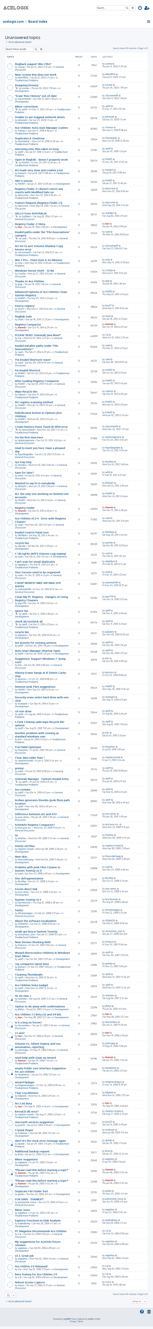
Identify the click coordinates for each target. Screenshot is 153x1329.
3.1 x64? (20, 1033)
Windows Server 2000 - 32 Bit (34, 270)
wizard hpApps (24, 1082)
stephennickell (25, 760)
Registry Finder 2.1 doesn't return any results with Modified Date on (39, 190)
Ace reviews (22, 789)
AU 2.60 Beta (23, 1103)
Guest (21, 1285)
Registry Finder (25, 507)
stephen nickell (25, 849)
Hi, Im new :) (23, 995)
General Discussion (25, 219)
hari (20, 227)
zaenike (22, 546)
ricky (20, 263)
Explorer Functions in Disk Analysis (38, 1220)
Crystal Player (24, 1130)
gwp (20, 284)
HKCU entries (23, 180)
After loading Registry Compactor (37, 381)
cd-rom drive (23, 711)
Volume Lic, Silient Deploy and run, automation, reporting (38, 1045)
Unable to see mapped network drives (40, 117)
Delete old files (25, 846)
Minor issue (22, 1209)
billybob (22, 1095)
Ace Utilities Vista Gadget (31, 985)
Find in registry (25, 305)
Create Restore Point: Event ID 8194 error (41, 426)
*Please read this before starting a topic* (41, 1170)
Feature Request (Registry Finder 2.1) (38, 202)
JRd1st (21, 1009)
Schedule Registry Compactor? (35, 824)
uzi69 (24, 109)
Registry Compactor (28, 324)
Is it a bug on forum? (28, 1022)
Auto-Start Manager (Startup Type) (37, 650)
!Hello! (19, 910)
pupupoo (22, 635)
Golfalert (26, 216)
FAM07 (25, 162)
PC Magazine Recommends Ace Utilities (40, 1231)
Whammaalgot (25, 913)
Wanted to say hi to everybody (35, 483)
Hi (16, 835)
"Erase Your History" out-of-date (36, 95)
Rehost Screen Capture (30, 1282)
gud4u (21, 1194)
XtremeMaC (24, 141)
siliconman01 (24, 98)
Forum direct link (26, 889)
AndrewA (22, 1133)
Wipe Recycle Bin (26, 391)
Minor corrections (26, 106)
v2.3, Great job (24, 1255)
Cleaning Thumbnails (29, 974)
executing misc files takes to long (37, 149)
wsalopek (22, 703)
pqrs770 (22, 603)
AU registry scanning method (34, 402)
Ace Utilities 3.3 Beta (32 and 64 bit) (38, 1014)
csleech (22, 394)
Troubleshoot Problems (26, 80)
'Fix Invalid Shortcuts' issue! (33, 359)
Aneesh (22, 327)
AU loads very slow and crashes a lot (39, 170)
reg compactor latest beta (32, 963)
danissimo (23, 195)
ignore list (21, 610)
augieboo (22, 1162)
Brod (20, 1154)
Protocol (22, 945)
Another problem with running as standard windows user (37, 734)
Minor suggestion (26, 1159)
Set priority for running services (35, 642)
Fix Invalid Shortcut (27, 370)
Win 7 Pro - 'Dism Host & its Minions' (39, 260)
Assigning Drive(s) (26, 85)
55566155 (23, 923)
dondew (22, 465)
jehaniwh (22, 120)
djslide (21, 1143)
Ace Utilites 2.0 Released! (31, 1266)
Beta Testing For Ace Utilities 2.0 (36, 1274)
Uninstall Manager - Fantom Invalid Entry (42, 778)
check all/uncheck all (29, 621)
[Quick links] (149, 21)
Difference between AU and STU (36, 814)
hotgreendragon (26, 1085)
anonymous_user (26, 934)
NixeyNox (23, 750)
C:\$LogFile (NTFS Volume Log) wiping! (40, 553)
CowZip (22, 273)
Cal (19, 338)
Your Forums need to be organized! (37, 572)
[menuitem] (140, 8)
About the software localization (35, 920)
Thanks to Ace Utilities (29, 281)
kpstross (22, 679)
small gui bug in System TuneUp (36, 931)
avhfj (20, 475)
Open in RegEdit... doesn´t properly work (41, 159)
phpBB (66, 1319)
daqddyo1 (22, 564)
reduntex (22, 998)
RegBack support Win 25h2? (33, 64)
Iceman (25, 88)
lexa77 (21, 308)
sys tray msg (23, 462)
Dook (20, 319)
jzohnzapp (23, 1050)
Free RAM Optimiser (28, 747)
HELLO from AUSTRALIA (31, 213)
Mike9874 (23, 77)
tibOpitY (22, 486)
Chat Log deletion (26, 1092)
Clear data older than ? (30, 757)
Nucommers (24, 1025)
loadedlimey (24, 1223)
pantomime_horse (27, 1202)
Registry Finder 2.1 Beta (30, 224)
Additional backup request (32, 1151)
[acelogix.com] (17, 7)
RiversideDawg (25, 859)
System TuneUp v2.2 (28, 899)
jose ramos (23, 817)
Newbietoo (23, 1074)
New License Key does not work (36, 74)
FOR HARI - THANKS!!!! (29, 1199)
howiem (22, 173)
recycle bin (22, 543)
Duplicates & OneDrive (30, 138)
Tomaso (22, 130)
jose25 (21, 1125)
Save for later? (24, 472)
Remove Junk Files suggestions (35, 686)
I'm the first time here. (29, 437)
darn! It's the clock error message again (40, 1140)
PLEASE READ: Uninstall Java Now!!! (38, 335)
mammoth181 (24, 589)
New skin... (22, 856)
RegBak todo (23, 316)
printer (19, 768)
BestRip (22, 881)
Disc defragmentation (29, 878)
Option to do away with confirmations (40, 1006)
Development (22, 91)
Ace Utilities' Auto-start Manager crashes (41, 127)
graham (21, 966)
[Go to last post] (113, 63)
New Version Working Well (33, 942)
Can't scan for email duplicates (35, 561)
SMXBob (22, 535)
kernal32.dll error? (27, 1111)
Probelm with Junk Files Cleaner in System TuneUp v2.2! (37, 868)
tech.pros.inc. (25, 827)
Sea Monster (24, 902)
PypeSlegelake (25, 454)
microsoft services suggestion (34, 1122)
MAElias (22, 838)
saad (24, 238)
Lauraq (21, 67)
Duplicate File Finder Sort (31, 1191)
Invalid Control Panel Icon (32, 532)
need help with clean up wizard (35, 1057)
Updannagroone (26, 440)
